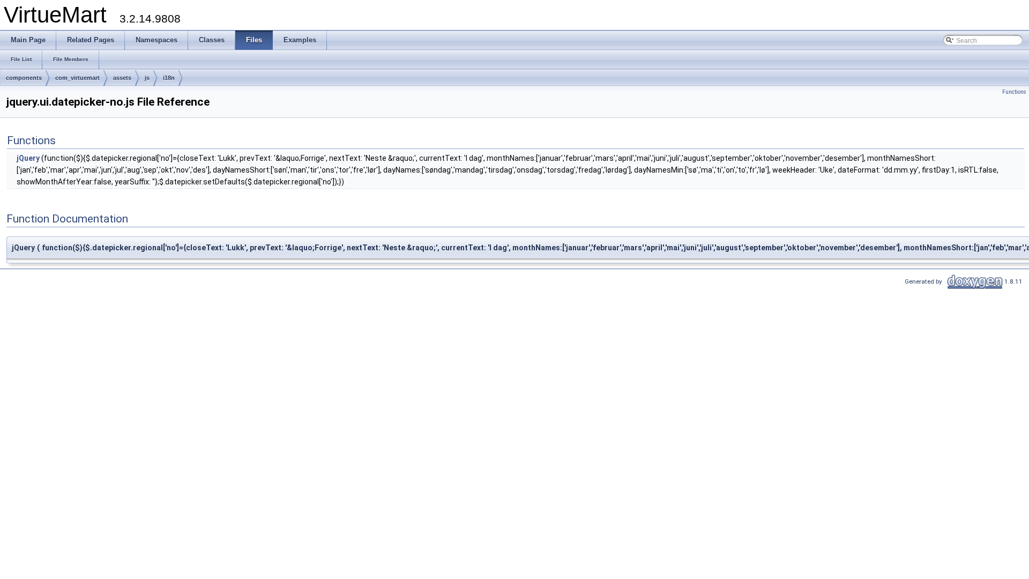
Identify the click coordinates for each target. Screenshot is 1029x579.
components (24, 78)
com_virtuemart (77, 78)
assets (122, 78)
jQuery (28, 158)
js (147, 78)
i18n (169, 78)
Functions (1014, 91)
